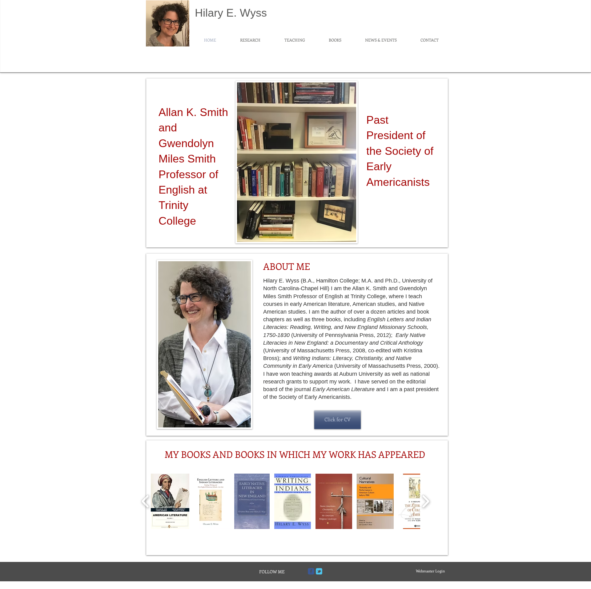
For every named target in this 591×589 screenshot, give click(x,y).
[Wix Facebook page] (311, 571)
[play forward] (425, 501)
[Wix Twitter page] (319, 571)
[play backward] (145, 501)
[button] (170, 501)
